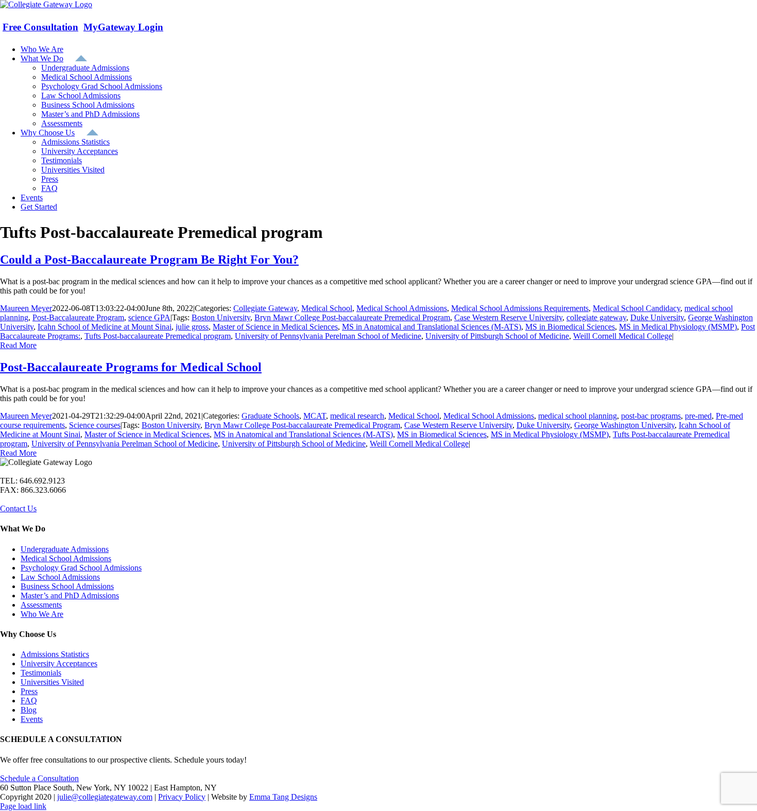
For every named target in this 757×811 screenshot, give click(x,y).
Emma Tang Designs (283, 796)
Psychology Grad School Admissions (81, 567)
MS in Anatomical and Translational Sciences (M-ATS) (431, 326)
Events (32, 719)
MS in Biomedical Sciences (570, 326)
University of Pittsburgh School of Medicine (497, 336)
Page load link (23, 806)
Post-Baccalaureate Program (78, 317)
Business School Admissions (67, 586)
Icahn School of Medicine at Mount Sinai (104, 326)
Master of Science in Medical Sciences (275, 326)
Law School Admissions (60, 577)
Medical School (326, 308)
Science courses (95, 425)
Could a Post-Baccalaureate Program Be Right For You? (149, 259)
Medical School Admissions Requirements (520, 308)
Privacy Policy (181, 796)
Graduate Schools (270, 415)
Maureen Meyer (26, 308)
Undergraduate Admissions (65, 549)
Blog (29, 709)
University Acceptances (59, 663)
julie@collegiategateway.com (104, 796)
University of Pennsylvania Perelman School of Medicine (328, 336)
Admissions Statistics (55, 654)
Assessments (41, 604)
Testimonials (41, 672)
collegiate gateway (596, 317)
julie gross (192, 326)
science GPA (149, 317)
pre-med (698, 415)
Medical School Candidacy (636, 308)
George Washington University (624, 425)
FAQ (29, 700)
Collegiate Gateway (265, 308)
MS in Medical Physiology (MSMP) (678, 326)
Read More (18, 345)
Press (29, 691)
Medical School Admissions (401, 308)
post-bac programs (651, 415)
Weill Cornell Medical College (622, 336)
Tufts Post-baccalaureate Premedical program (157, 336)
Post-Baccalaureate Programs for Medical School (131, 367)
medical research (357, 415)
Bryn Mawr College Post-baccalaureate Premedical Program (352, 317)
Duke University (657, 317)
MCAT (314, 415)
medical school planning (577, 415)
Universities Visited (52, 682)
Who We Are (42, 614)
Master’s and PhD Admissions (70, 595)
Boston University (221, 317)
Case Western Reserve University (508, 317)
